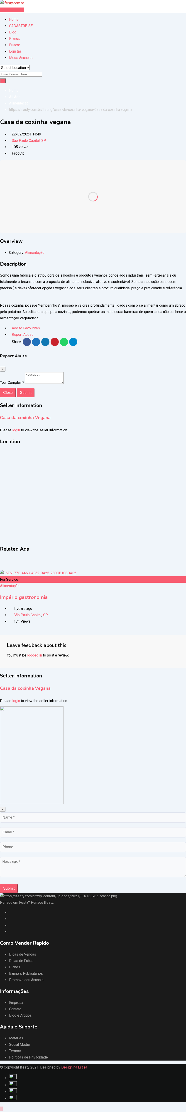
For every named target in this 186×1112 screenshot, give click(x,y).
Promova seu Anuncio (26, 980)
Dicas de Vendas (22, 954)
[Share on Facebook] (27, 342)
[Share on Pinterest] (55, 342)
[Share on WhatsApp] (64, 342)
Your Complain (12, 382)
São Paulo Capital (26, 140)
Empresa (16, 1002)
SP (43, 140)
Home (14, 19)
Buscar (14, 45)
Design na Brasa (74, 1067)
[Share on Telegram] (73, 342)
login (16, 430)
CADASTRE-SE (21, 26)
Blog (12, 32)
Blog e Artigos (20, 1015)
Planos (14, 38)
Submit (25, 392)
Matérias (16, 1038)
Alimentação (34, 252)
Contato (15, 1009)
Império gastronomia (24, 597)
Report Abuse (23, 334)
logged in (34, 655)
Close (8, 392)
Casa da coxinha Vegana (25, 418)
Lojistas (15, 51)
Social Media (19, 1044)
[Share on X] (36, 342)
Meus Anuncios (21, 58)
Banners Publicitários (26, 973)
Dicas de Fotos (21, 961)
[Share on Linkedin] (45, 342)
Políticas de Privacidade (28, 1057)
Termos (15, 1051)
